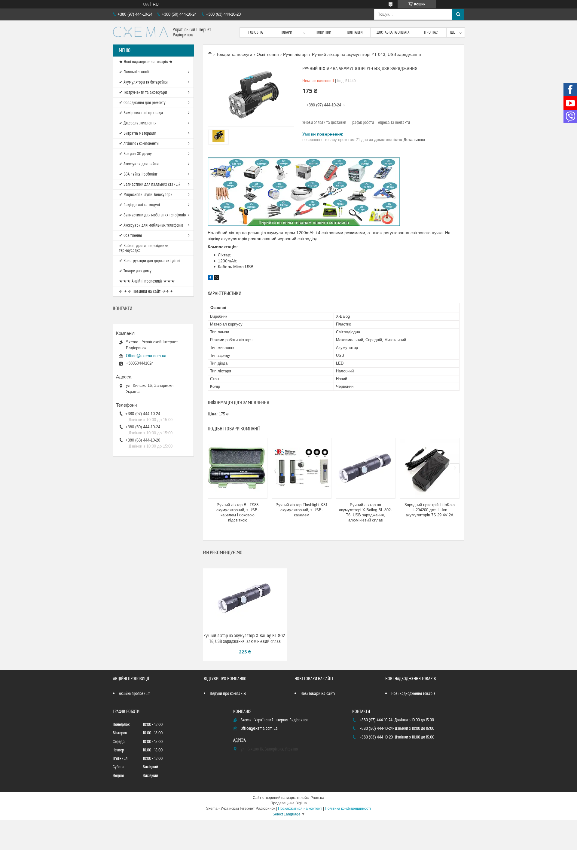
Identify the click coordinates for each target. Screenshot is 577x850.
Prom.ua (317, 798)
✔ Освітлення (130, 235)
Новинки (323, 32)
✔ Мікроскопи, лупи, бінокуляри (145, 194)
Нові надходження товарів (413, 693)
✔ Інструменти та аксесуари (143, 92)
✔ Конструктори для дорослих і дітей (150, 260)
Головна (255, 32)
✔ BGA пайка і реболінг (138, 174)
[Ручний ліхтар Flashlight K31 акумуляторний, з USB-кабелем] (301, 468)
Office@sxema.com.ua (146, 355)
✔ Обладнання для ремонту (142, 102)
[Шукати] (458, 14)
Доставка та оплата (393, 32)
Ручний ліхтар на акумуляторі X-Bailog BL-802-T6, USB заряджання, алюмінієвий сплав (365, 512)
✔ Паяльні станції (134, 72)
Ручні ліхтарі (295, 54)
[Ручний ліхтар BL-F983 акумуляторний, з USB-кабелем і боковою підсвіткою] (237, 468)
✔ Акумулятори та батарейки (143, 82)
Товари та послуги (234, 54)
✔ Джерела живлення (137, 123)
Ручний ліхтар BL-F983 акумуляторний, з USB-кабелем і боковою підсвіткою (237, 512)
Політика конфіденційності (348, 808)
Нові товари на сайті (318, 693)
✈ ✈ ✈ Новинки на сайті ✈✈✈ (146, 291)
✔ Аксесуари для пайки (139, 164)
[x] (216, 278)
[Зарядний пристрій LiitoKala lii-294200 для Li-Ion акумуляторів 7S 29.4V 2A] (429, 468)
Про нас (431, 32)
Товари (286, 32)
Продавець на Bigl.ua (288, 803)
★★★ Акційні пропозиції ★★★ (147, 281)
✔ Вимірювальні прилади (141, 113)
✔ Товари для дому (135, 271)
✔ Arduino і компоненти (139, 143)
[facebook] (210, 278)
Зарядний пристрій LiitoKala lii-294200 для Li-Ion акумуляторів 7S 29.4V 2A (430, 510)
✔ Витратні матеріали (137, 133)
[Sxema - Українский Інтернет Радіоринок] (140, 32)
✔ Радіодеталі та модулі (139, 205)
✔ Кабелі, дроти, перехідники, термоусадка (144, 248)
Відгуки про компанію (228, 693)
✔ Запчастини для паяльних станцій (150, 184)
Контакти (355, 32)
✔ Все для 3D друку (135, 153)
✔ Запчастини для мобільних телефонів (152, 215)
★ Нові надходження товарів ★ (146, 62)
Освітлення (268, 54)
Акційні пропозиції (134, 693)
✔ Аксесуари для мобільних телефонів (151, 225)
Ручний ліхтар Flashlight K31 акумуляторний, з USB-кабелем (302, 510)
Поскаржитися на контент (300, 808)
